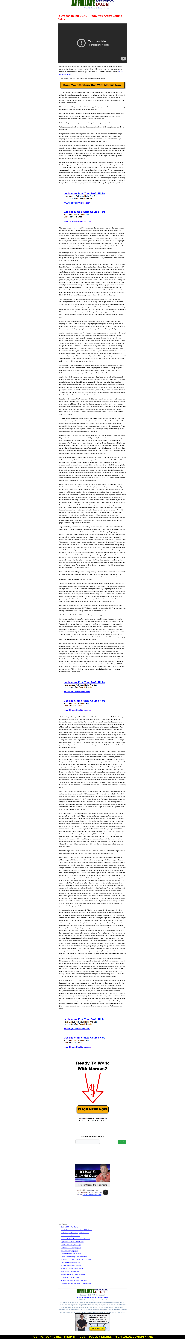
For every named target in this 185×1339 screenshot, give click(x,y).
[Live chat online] (92, 1322)
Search (122, 1142)
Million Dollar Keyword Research (71, 1253)
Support (100, 8)
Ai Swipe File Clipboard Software (71, 1265)
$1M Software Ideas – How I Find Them (73, 1274)
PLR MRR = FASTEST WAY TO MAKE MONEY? (76, 1259)
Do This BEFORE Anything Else (71, 1248)
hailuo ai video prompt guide (69, 1251)
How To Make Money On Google (71, 1245)
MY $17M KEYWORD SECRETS (71, 1262)
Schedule (78, 8)
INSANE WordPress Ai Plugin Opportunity (74, 1280)
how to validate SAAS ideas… (70, 1236)
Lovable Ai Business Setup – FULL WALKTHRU (76, 1283)
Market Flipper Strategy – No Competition (74, 1256)
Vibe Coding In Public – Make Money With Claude (76, 1230)
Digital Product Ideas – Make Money (72, 1242)
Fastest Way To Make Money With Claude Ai (75, 1233)
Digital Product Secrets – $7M (70, 1277)
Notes (107, 8)
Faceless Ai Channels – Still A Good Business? (75, 1239)
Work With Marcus (89, 8)
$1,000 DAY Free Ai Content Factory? (72, 1268)
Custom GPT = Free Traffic (69, 1227)
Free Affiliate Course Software (70, 1271)
